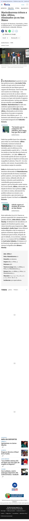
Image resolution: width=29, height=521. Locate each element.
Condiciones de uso (20, 510)
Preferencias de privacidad (6, 516)
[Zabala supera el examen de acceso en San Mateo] (6, 207)
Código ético (8, 513)
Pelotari (16, 289)
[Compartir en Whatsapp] (9, 31)
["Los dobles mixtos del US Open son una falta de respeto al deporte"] (24, 461)
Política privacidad (11, 510)
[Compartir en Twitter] (6, 31)
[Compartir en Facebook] (2, 31)
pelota (10, 289)
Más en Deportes (9, 439)
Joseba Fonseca (5, 42)
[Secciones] (1, 5)
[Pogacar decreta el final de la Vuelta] (24, 453)
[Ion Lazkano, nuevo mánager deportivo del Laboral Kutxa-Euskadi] (24, 472)
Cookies (2, 513)
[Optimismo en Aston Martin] (24, 444)
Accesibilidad (15, 513)
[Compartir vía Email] (16, 31)
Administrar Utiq (23, 513)
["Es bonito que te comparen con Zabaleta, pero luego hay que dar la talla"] (6, 129)
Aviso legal (3, 510)
